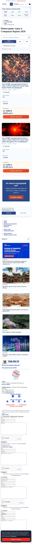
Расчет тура (7, 229)
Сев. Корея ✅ (8, 21)
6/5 (27, 41)
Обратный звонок (9, 230)
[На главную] (25, 4)
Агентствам (23, 213)
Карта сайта (5, 414)
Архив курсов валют (21, 0)
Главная (6, 20)
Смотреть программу (16, 116)
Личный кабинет (10, 404)
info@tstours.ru (10, 393)
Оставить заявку (16, 197)
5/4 (20, 41)
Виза (5, 222)
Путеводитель (8, 225)
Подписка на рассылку (10, 234)
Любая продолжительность (9, 41)
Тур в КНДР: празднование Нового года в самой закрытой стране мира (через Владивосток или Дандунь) (15, 139)
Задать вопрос (8, 233)
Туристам (8, 213)
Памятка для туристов (10, 223)
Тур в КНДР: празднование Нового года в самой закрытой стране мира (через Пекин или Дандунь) (15, 85)
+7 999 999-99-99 (29, 4)
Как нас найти (6, 384)
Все (28, 238)
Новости (6, 226)
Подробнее (13, 536)
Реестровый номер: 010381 (9, 367)
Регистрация (22, 404)
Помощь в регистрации (16, 406)
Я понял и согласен (16, 539)
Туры (5, 23)
